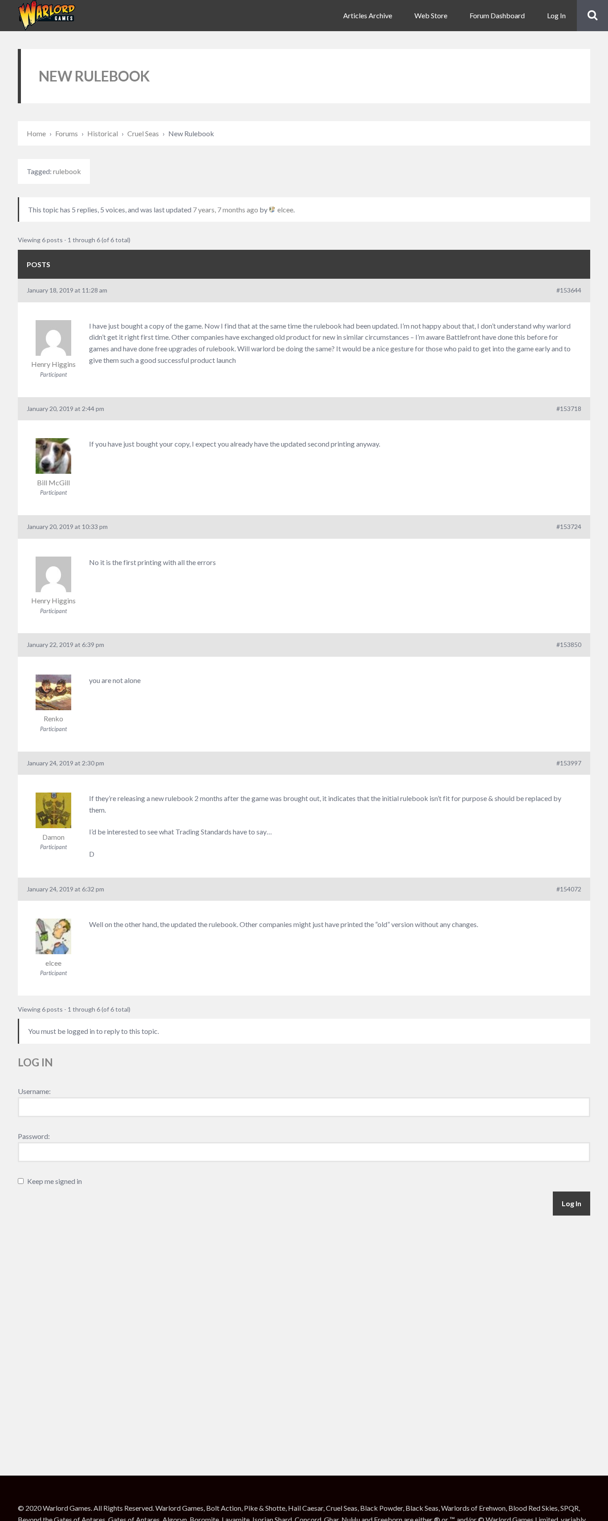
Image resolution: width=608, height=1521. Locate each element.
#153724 (568, 526)
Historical (102, 133)
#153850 (568, 644)
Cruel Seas (143, 133)
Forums (66, 133)
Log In (556, 15)
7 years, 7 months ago (225, 209)
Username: (34, 1091)
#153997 (568, 763)
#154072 (568, 889)
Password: (34, 1136)
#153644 (568, 290)
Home (36, 133)
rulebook (67, 171)
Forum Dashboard (497, 15)
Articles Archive (367, 15)
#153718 (568, 408)
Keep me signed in (54, 1181)
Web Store (430, 15)
